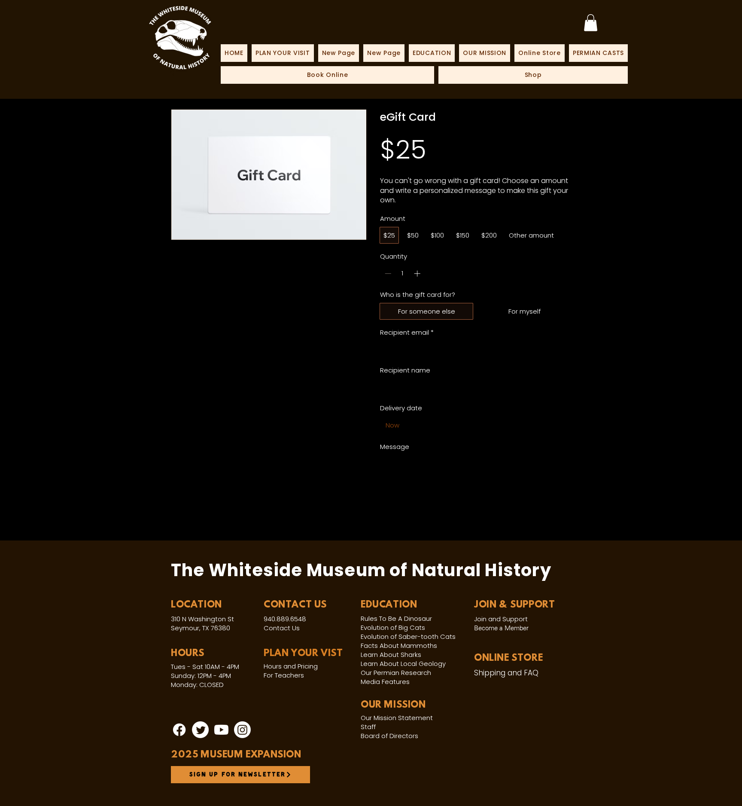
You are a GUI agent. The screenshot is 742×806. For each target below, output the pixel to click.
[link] (591, 22)
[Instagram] (242, 729)
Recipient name (405, 370)
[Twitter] (200, 729)
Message (394, 446)
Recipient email (407, 332)
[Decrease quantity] (387, 273)
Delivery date (401, 407)
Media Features (385, 681)
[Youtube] (221, 729)
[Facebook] (179, 729)
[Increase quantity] (418, 273)
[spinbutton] (402, 273)
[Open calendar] (561, 425)
